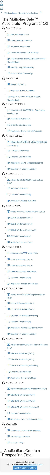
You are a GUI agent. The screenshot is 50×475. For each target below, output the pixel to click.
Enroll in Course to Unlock (25, 467)
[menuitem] (1, 6)
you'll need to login (35, 464)
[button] (1, 2)
